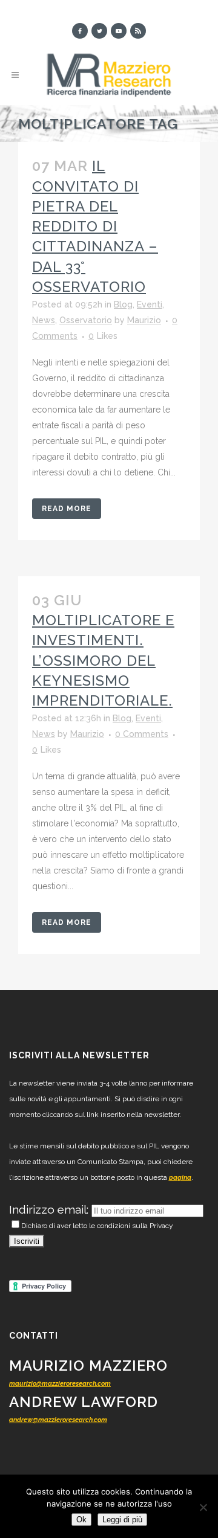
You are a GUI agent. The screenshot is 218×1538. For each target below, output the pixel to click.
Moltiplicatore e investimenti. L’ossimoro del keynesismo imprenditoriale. (103, 660)
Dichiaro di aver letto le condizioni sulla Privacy (97, 1225)
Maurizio (144, 320)
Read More (66, 508)
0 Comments (141, 734)
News (43, 320)
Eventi (149, 304)
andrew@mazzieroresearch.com (58, 1420)
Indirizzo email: (50, 1209)
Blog (123, 304)
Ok (81, 1519)
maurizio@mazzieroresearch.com (60, 1384)
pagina (180, 1178)
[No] (203, 1507)
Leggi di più (122, 1519)
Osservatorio (85, 320)
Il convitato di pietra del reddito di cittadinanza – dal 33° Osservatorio (95, 226)
